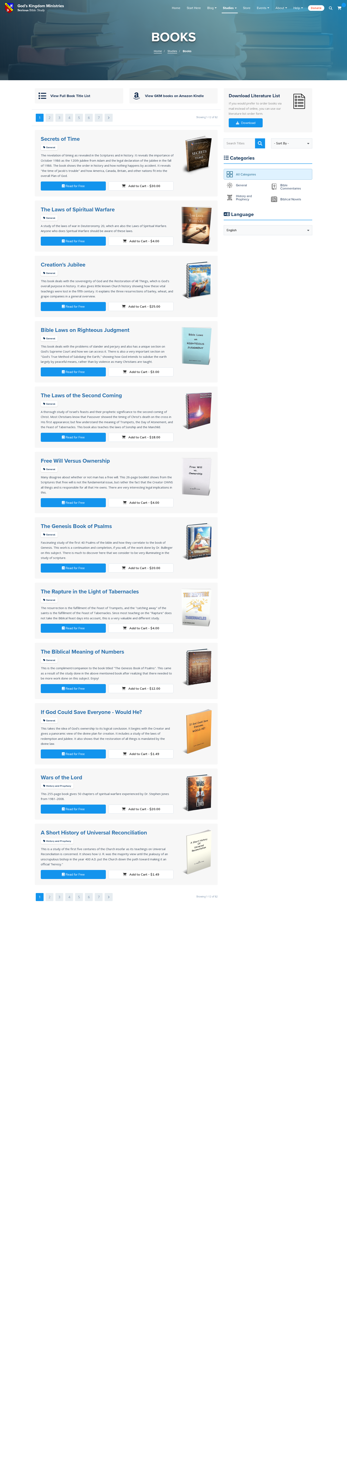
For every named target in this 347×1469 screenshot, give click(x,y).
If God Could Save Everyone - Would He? (91, 712)
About (280, 8)
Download (247, 123)
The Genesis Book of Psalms (76, 526)
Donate (316, 8)
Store (246, 8)
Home (176, 8)
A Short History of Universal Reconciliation (94, 832)
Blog (210, 8)
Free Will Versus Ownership (75, 460)
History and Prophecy (58, 786)
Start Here (194, 8)
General (50, 147)
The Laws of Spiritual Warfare (78, 209)
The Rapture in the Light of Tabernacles (90, 591)
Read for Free (75, 186)
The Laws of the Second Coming (81, 395)
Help (296, 8)
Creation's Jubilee (63, 264)
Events (261, 8)
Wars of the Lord (61, 777)
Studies (228, 8)
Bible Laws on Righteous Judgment (85, 330)
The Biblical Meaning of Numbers (82, 651)
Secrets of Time (60, 139)
